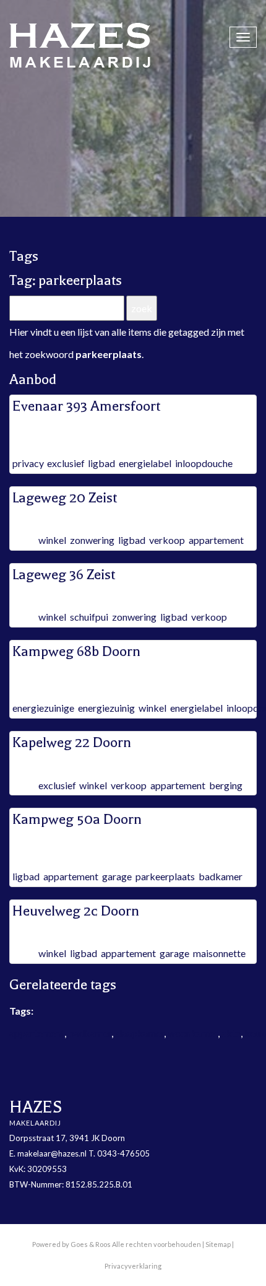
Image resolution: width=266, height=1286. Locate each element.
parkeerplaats (165, 876)
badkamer (220, 876)
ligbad (101, 463)
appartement (216, 540)
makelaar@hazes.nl (52, 1153)
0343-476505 (123, 1153)
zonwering (92, 540)
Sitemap (218, 1244)
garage (117, 876)
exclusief (65, 463)
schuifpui (89, 617)
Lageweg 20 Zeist (64, 497)
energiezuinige (43, 708)
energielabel (145, 463)
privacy (27, 463)
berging (225, 785)
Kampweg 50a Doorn (77, 819)
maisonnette (219, 953)
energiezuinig (106, 708)
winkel (52, 540)
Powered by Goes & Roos (71, 1244)
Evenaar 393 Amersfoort (86, 406)
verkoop (167, 540)
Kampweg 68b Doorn (76, 651)
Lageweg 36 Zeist (63, 574)
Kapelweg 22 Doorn (71, 742)
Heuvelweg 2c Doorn (75, 911)
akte (231, 1033)
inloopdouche (204, 463)
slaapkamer (139, 1033)
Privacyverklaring (133, 1266)
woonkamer (193, 1033)
